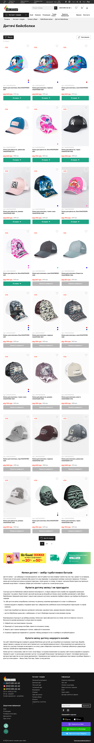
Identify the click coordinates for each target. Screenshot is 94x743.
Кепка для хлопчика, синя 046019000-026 (75, 88)
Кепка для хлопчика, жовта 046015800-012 (71, 398)
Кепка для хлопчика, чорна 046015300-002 (71, 521)
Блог (55, 2)
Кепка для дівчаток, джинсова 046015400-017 (14, 150)
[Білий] (57, 80)
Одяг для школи (37, 694)
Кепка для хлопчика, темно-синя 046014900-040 (43, 212)
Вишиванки (36, 690)
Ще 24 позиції (49, 538)
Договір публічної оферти (70, 694)
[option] (24, 558)
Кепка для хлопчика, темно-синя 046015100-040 (14, 398)
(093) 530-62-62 (13, 689)
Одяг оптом (6, 718)
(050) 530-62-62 (13, 686)
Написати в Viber (78, 724)
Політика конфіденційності (82, 740)
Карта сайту (65, 692)
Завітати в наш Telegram (77, 733)
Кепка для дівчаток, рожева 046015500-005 (13, 521)
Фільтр (10, 37)
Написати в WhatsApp (77, 729)
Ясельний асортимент (39, 680)
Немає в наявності (46, 283)
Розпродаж (46, 15)
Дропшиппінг (49, 2)
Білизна (34, 699)
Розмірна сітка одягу (10, 714)
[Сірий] (57, 513)
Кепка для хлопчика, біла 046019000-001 (16, 88)
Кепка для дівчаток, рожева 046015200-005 (42, 398)
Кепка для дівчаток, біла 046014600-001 (16, 274)
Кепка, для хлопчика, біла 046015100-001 (16, 336)
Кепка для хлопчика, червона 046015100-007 (42, 336)
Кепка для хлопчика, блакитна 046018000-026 (72, 274)
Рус (88, 2)
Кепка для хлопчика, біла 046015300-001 (45, 521)
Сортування (85, 37)
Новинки (38, 15)
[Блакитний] (57, 267)
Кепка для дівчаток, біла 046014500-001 (75, 212)
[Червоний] (28, 80)
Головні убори (36, 697)
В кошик (16, 98)
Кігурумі (35, 692)
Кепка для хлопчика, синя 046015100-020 (75, 336)
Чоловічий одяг (37, 687)
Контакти (86, 15)
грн (73, 2)
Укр (84, 2)
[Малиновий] (28, 265)
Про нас (64, 682)
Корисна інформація (65, 15)
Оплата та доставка (68, 685)
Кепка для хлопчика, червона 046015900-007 (42, 460)
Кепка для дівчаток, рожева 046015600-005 (13, 212)
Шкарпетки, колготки (39, 702)
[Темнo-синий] (28, 329)
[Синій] (28, 82)
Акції (31, 15)
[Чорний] (57, 515)
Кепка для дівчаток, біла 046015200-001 (45, 150)
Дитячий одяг (36, 682)
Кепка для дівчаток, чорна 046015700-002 (71, 150)
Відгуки (78, 15)
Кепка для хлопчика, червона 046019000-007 (42, 88)
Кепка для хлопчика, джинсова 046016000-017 (72, 460)
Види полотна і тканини (69, 687)
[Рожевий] (57, 144)
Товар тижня (53, 15)
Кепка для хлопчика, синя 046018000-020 (45, 274)
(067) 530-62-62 (13, 683)
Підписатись (86, 705)
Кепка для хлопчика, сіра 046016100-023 (16, 460)
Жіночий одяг (36, 685)
